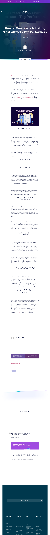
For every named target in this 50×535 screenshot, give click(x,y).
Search (41, 500)
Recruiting (28, 23)
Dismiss (48, 1)
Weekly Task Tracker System (20, 532)
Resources (37, 526)
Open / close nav (2, 11)
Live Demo (7, 532)
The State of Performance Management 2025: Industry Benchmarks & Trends (29, 1)
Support (37, 523)
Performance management (16, 75)
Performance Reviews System (20, 523)
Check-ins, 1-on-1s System (19, 526)
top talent (22, 303)
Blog (20, 23)
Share (21, 59)
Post (25, 59)
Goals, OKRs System (19, 525)
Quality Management (9, 529)
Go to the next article (32, 356)
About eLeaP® (8, 523)
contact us (20, 312)
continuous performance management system (25, 97)
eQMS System (38, 533)
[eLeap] (25, 11)
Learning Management (9, 526)
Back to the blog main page (15, 363)
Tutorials (37, 525)
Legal (7, 533)
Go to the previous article (18, 356)
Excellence (7, 525)
